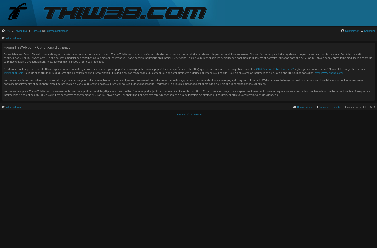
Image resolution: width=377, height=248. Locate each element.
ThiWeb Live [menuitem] (20, 31)
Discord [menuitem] (37, 31)
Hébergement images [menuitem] (56, 31)
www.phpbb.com (13, 72)
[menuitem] (6, 31)
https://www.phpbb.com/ (329, 72)
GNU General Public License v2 (275, 69)
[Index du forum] (21, 12)
